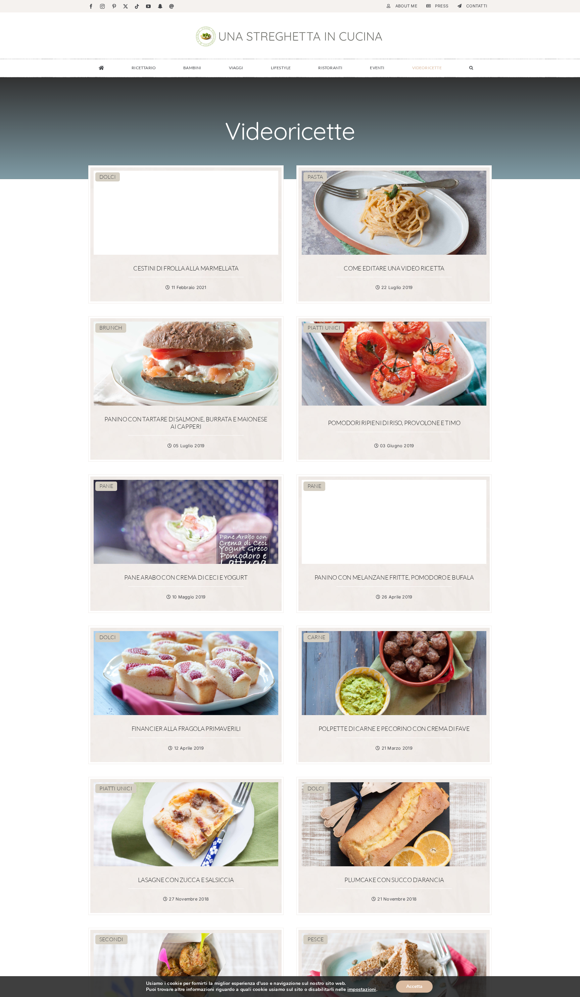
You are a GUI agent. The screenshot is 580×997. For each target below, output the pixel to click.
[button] (471, 68)
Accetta (414, 986)
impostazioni (361, 990)
